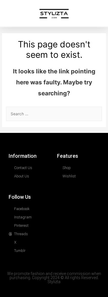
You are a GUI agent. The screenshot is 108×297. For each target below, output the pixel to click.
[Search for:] (54, 114)
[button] (7, 14)
